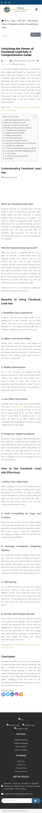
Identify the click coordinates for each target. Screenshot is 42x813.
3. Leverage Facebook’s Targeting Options (20, 151)
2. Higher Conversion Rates (14, 133)
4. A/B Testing (10, 153)
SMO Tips (5, 64)
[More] (21, 694)
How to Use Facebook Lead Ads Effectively (20, 143)
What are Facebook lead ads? (15, 122)
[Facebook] (3, 694)
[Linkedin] (12, 694)
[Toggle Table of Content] (33, 117)
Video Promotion (21, 750)
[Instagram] (16, 694)
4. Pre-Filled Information (13, 138)
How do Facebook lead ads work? (16, 125)
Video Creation (21, 746)
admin (5, 61)
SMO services (16, 288)
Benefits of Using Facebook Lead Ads (17, 128)
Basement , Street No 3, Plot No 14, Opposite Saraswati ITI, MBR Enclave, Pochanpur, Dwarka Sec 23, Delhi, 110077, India (22, 786)
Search (35, 34)
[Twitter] (8, 694)
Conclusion (9, 158)
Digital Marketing (21, 740)
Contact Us (21, 764)
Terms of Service (21, 771)
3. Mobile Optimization (12, 135)
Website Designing (21, 743)
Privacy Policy (21, 768)
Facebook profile (16, 407)
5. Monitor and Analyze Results (16, 156)
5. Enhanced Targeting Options (15, 140)
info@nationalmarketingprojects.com (18, 794)
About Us (21, 761)
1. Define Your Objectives (14, 146)
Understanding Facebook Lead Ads (17, 120)
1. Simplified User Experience (15, 130)
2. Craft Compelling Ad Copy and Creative (20, 148)
